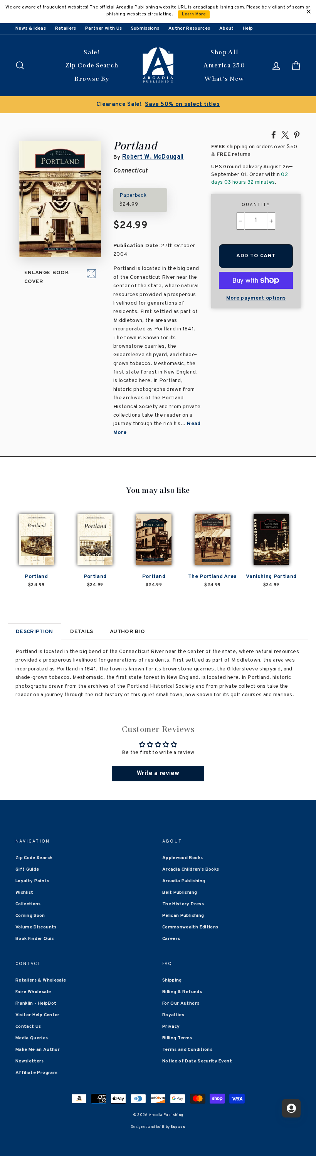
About (226, 28)
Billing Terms (177, 1038)
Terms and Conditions (187, 1050)
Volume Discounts (36, 927)
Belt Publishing (179, 893)
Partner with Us (103, 28)
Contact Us (28, 1027)
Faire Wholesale (33, 992)
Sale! (92, 52)
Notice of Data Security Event (197, 1061)
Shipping (172, 980)
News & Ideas (30, 28)
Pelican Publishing (183, 916)
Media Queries (31, 1038)
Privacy (171, 1027)
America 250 (224, 65)
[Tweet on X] (285, 134)
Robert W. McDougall (153, 157)
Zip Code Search (92, 65)
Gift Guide (27, 869)
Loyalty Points (32, 881)
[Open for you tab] (291, 1108)
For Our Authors (180, 1003)
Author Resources (189, 28)
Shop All (224, 52)
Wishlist (24, 893)
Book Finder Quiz (34, 939)
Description (34, 631)
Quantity (256, 205)
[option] (158, 104)
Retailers (65, 28)
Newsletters (29, 1061)
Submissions (145, 28)
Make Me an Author (37, 1050)
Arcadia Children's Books (190, 869)
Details (81, 631)
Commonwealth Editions (190, 927)
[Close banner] (308, 11)
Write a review (158, 773)
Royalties (173, 1015)
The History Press (183, 904)
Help (248, 28)
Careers (171, 939)
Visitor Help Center (37, 1015)
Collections (28, 904)
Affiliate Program (36, 1073)
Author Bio (127, 631)
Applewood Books (182, 858)
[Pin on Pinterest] (297, 134)
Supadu (178, 1126)
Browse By (91, 78)
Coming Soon (30, 916)
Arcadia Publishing (183, 881)
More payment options (256, 298)
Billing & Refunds (182, 992)
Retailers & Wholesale (40, 980)
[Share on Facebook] (273, 134)
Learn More (194, 14)
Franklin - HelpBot (35, 1003)
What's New (224, 78)
